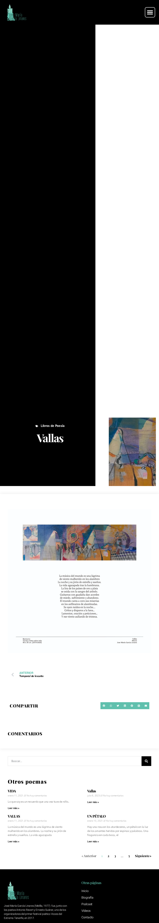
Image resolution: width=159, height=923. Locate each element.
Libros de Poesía (53, 426)
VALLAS (14, 816)
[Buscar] (146, 761)
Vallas (91, 791)
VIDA (12, 791)
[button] (150, 12)
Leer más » (13, 808)
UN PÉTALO (96, 816)
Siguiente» (143, 856)
